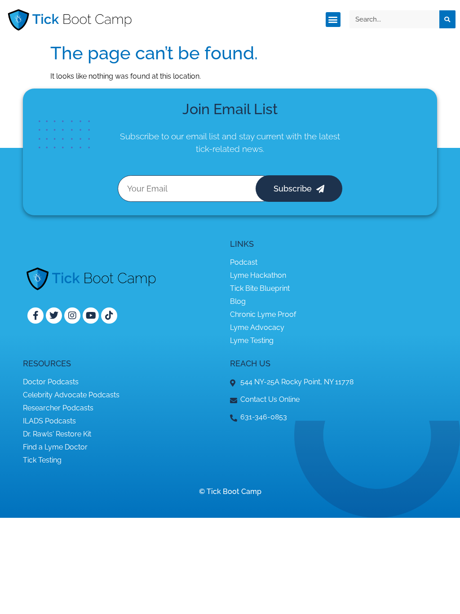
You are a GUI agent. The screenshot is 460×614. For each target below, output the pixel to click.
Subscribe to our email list (170, 136)
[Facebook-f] (35, 315)
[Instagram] (72, 315)
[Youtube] (91, 315)
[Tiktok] (109, 315)
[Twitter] (54, 315)
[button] (333, 19)
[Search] (447, 19)
